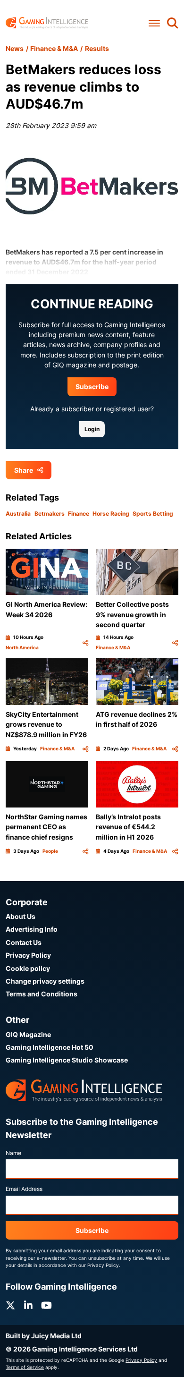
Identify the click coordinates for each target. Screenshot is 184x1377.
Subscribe (92, 386)
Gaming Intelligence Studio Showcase (67, 1060)
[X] (10, 1305)
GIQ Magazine (28, 1034)
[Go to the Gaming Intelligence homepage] (47, 23)
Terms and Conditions (41, 994)
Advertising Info (32, 929)
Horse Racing (110, 513)
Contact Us (24, 942)
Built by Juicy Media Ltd (44, 1336)
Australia (18, 513)
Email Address (24, 1188)
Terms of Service (25, 1367)
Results (97, 48)
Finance (78, 513)
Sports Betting (153, 513)
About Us (20, 916)
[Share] (85, 642)
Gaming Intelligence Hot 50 (49, 1047)
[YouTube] (46, 1305)
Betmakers (49, 513)
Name (13, 1152)
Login (92, 429)
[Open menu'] (154, 23)
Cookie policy (28, 968)
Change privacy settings (45, 981)
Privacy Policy (28, 955)
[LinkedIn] (28, 1305)
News (15, 48)
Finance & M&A (54, 48)
